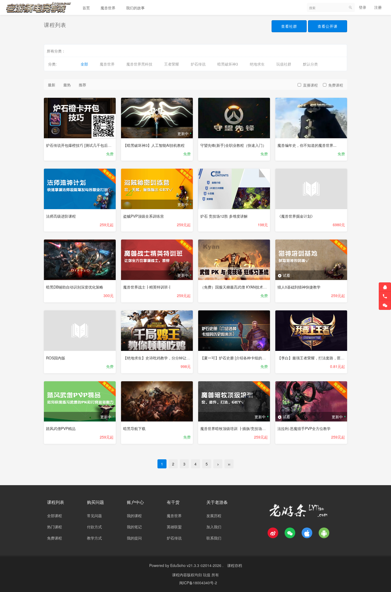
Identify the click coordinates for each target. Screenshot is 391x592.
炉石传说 (198, 64)
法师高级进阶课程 (61, 216)
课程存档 (234, 565)
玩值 (207, 574)
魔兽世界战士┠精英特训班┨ (147, 287)
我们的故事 (135, 7)
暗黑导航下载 (134, 428)
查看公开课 (328, 26)
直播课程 (310, 85)
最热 (67, 84)
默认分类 (310, 64)
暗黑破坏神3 (227, 64)
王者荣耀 (171, 64)
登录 (362, 7)
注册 (378, 7)
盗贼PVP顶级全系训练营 (143, 216)
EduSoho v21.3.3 (184, 565)
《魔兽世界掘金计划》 (296, 216)
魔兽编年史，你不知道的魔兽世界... (306, 145)
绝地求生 (257, 64)
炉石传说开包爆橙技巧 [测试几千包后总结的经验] (86, 145)
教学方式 (94, 538)
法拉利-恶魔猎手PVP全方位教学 (304, 428)
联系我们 (213, 538)
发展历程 (213, 515)
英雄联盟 (174, 526)
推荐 (82, 84)
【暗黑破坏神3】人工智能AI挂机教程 (154, 145)
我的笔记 (134, 526)
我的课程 (134, 515)
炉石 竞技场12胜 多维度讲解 (224, 216)
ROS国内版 (55, 357)
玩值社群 (283, 64)
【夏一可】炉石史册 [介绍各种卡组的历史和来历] (241, 357)
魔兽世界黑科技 (139, 64)
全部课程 (54, 515)
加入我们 (213, 526)
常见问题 (94, 515)
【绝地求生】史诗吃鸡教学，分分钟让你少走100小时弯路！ (173, 357)
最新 (51, 84)
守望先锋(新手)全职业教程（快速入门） (233, 145)
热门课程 (54, 526)
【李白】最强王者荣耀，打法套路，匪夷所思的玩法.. (321, 357)
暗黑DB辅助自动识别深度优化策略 (74, 287)
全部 (84, 64)
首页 (86, 7)
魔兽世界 (108, 7)
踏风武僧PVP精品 (61, 428)
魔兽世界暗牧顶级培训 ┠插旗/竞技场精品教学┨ (240, 428)
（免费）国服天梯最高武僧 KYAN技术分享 (235, 287)
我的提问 (134, 538)
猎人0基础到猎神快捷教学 (299, 287)
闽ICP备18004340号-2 (198, 582)
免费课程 (335, 85)
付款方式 (94, 526)
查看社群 (289, 26)
